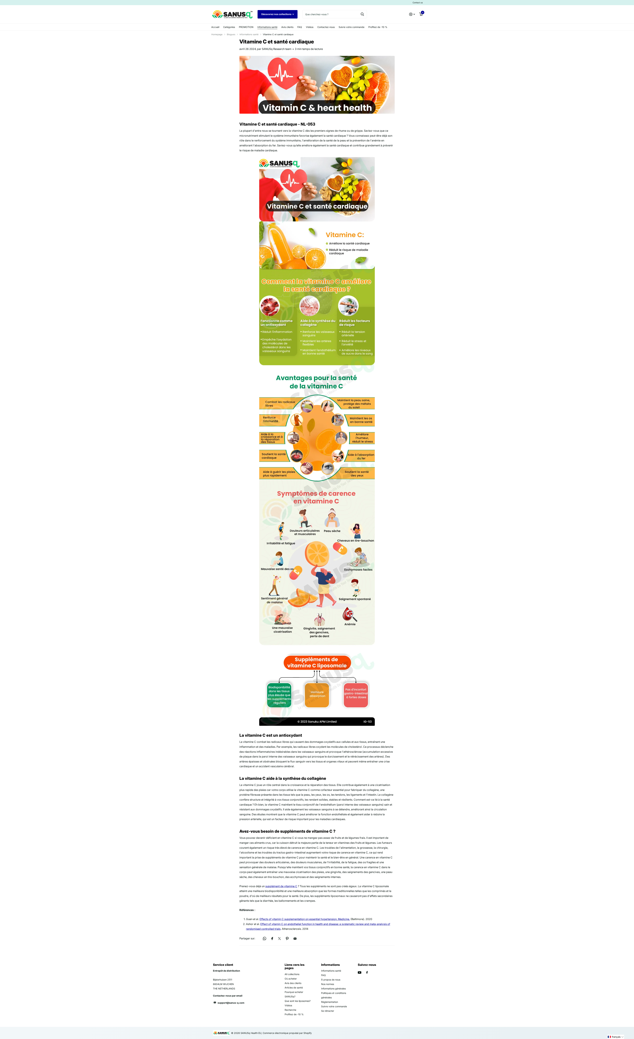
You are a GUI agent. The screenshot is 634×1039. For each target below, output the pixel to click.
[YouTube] (359, 972)
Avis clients (287, 27)
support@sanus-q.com (231, 1002)
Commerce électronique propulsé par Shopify (287, 1033)
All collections (292, 974)
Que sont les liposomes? (298, 1001)
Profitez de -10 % (377, 27)
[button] (615, 1037)
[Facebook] (367, 972)
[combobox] (334, 14)
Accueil (215, 27)
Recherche (290, 1009)
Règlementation (329, 1002)
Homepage (217, 34)
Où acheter (291, 978)
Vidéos (309, 27)
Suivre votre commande (351, 27)
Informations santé (267, 27)
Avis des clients (293, 983)
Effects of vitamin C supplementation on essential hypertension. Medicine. (305, 919)
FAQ (299, 27)
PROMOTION (246, 27)
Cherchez (362, 14)
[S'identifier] (412, 14)
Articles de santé (294, 987)
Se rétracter (327, 1010)
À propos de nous (330, 979)
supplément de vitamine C (281, 886)
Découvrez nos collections (276, 14)
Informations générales (333, 988)
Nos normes (327, 984)
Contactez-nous (326, 27)
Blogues (231, 34)
